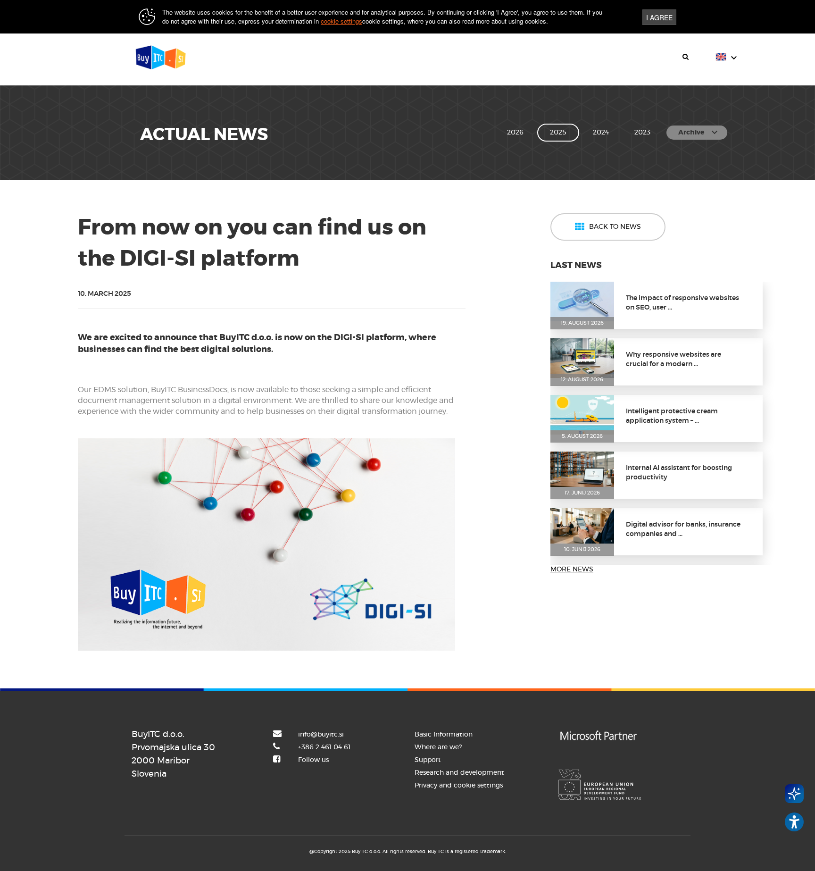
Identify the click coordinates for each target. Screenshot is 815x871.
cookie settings (341, 21)
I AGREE (659, 17)
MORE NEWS (571, 569)
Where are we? (438, 747)
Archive (699, 132)
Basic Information (444, 734)
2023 (642, 132)
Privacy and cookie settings (459, 785)
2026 (515, 132)
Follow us (313, 760)
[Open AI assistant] (794, 793)
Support (428, 760)
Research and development (459, 773)
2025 (558, 132)
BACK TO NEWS (615, 227)
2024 (601, 132)
